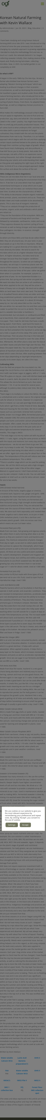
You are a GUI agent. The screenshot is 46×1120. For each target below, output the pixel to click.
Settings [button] (11, 825)
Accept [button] (25, 825)
